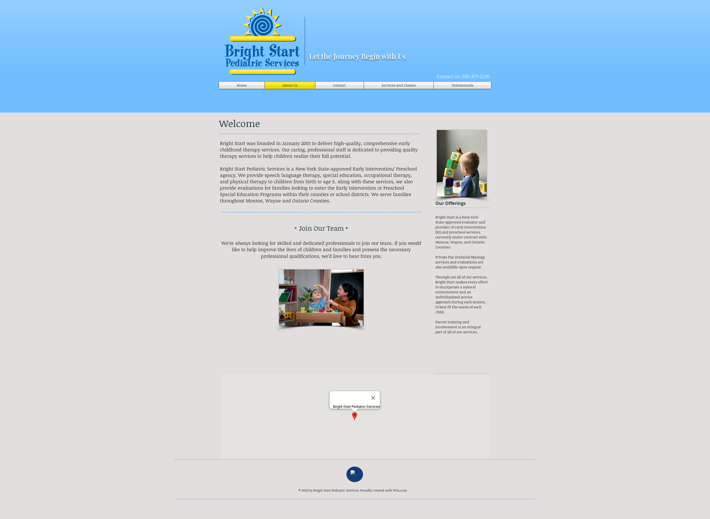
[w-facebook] (355, 474)
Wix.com (400, 490)
